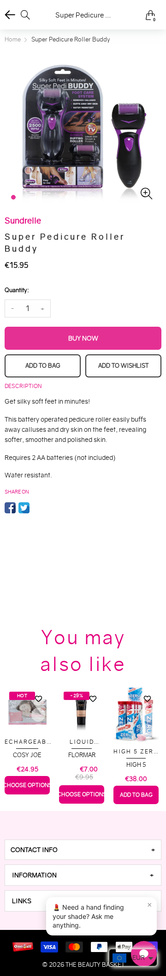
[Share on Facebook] (10, 507)
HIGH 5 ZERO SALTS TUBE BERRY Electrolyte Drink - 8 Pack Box (136, 752)
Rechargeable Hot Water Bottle (27, 742)
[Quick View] (38, 715)
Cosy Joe (27, 755)
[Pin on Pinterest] (37, 507)
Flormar (81, 755)
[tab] (83, 850)
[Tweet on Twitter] (24, 507)
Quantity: (17, 290)
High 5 (136, 765)
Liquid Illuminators (81, 742)
